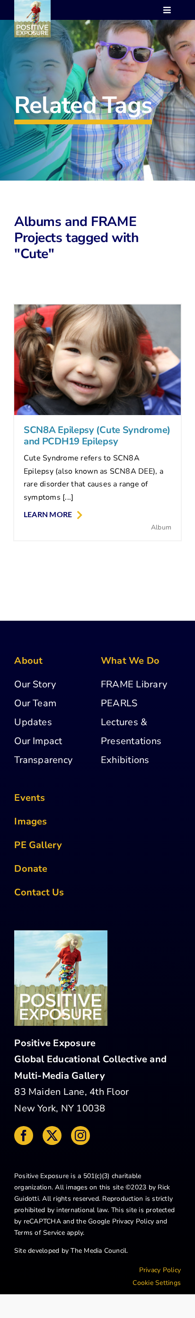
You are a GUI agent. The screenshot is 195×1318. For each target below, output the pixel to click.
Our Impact (38, 741)
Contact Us (39, 892)
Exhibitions (125, 760)
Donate (30, 868)
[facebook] (23, 1135)
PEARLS (119, 703)
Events (29, 797)
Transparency (43, 760)
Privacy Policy (133, 1221)
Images (30, 821)
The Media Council (98, 1250)
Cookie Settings (157, 1282)
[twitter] (52, 1135)
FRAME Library (134, 684)
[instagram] (80, 1135)
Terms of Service (39, 1232)
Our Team (35, 703)
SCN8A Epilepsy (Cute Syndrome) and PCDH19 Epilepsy (97, 436)
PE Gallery (38, 845)
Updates (33, 722)
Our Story (35, 684)
